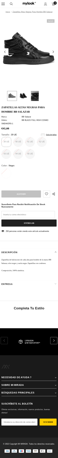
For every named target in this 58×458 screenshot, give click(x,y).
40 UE (18, 141)
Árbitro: (4, 120)
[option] (29, 52)
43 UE (6, 153)
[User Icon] (45, 3)
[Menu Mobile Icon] (3, 4)
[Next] (53, 51)
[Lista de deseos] (46, 194)
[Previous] (4, 51)
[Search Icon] (11, 4)
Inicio (8, 12)
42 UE (42, 141)
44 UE (18, 153)
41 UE (30, 141)
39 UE (6, 141)
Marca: (4, 117)
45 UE (30, 153)
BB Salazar (26, 117)
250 (7, 231)
